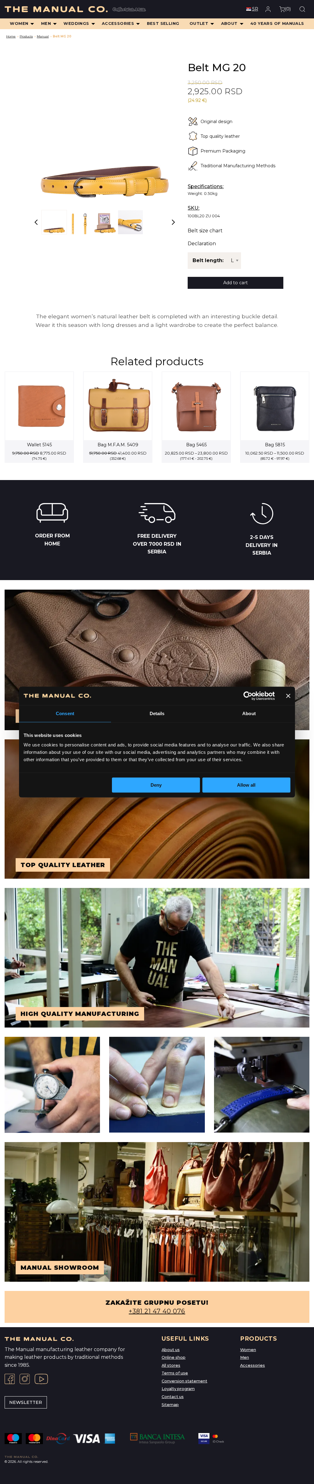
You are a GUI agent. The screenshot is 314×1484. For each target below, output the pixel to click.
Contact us (173, 1396)
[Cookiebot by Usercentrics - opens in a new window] (248, 695)
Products (26, 36)
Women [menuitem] (19, 23)
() (288, 9)
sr (255, 9)
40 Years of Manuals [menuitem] (277, 23)
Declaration (202, 243)
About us (171, 1349)
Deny (156, 785)
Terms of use (175, 1373)
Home (11, 36)
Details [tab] (157, 713)
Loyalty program (178, 1388)
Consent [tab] (65, 713)
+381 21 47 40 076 (157, 1311)
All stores (171, 1365)
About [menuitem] (229, 23)
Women (248, 1349)
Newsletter (25, 1402)
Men (244, 1357)
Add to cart (235, 282)
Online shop (174, 1357)
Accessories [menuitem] (118, 23)
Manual (43, 36)
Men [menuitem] (46, 23)
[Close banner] (288, 696)
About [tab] (249, 713)
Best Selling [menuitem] (163, 23)
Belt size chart (205, 230)
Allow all (246, 785)
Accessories (252, 1365)
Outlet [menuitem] (199, 23)
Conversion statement (184, 1381)
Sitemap (170, 1404)
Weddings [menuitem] (76, 23)
